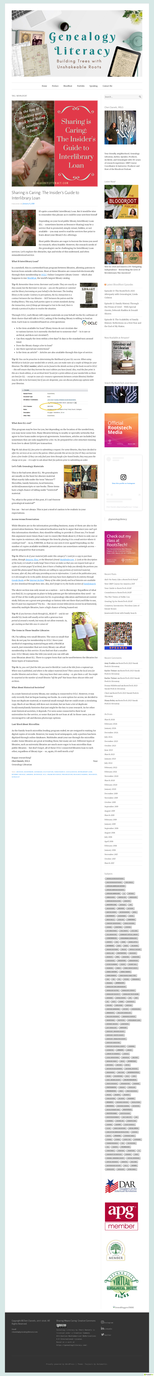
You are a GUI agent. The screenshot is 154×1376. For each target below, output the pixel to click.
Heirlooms (118, 1005)
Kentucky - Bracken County (115, 1031)
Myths (127, 1065)
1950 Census (129, 882)
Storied (109, 1139)
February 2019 (111, 820)
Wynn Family (132, 1169)
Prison (109, 1094)
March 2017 (109, 863)
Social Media (133, 1128)
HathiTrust (130, 1001)
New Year (121, 1072)
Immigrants (110, 1013)
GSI (107, 1001)
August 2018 (110, 833)
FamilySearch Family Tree (128, 975)
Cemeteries (131, 919)
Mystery (119, 1065)
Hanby (121, 1001)
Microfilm (38, 774)
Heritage (129, 1005)
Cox (117, 942)
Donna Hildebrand (113, 686)
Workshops (110, 1169)
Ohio (134, 1076)
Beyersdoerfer (124, 912)
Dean (119, 945)
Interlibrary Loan (85, 772)
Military (135, 1057)
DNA (117, 957)
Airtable (131, 893)
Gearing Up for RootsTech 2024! (118, 601)
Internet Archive (37, 580)
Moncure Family (112, 1061)
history (125, 1009)
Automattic (102, 1364)
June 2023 (109, 750)
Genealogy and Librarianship (116, 986)
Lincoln (126, 1054)
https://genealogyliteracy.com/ (71, 1345)
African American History (116, 886)
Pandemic (136, 1083)
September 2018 (111, 828)
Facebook (110, 968)
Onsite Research (112, 1083)
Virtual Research (112, 1162)
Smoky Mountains (119, 1128)
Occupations (118, 1076)
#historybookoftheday (114, 882)
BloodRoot (67, 86)
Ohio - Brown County (113, 1080)
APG (130, 904)
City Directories (112, 931)
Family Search (125, 972)
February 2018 (111, 846)
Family (118, 968)
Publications (111, 1098)
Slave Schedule (129, 1124)
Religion (121, 1098)
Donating (126, 957)
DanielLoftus (133, 942)
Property (127, 1094)
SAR (136, 1117)
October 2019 (110, 802)
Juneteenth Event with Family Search (120, 613)
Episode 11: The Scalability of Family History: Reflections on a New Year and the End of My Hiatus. (123, 323)
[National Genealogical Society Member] (116, 1263)
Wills (126, 1165)
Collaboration (111, 934)
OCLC (44, 275)
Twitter (107, 1335)
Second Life (120, 1121)
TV (139, 1150)
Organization (125, 1083)
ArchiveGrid (110, 908)
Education (121, 960)
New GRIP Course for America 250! (120, 584)
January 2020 (110, 789)
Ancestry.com (111, 904)
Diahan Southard (112, 949)
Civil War (134, 931)
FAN (108, 979)
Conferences (112, 938)
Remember (131, 1098)
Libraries (29, 774)
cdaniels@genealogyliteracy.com (25, 1332)
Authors (130, 908)
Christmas (118, 927)
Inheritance (110, 1020)
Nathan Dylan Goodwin (114, 1068)
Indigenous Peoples (129, 1016)
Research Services (122, 1102)
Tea (108, 1147)
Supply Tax (127, 1139)
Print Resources (132, 1091)
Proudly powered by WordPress (60, 1364)
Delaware (135, 945)
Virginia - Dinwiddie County (115, 1158)
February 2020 (111, 785)
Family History (112, 972)
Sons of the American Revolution (117, 1132)
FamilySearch (90, 584)
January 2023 (110, 759)
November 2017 (111, 854)
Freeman (109, 983)
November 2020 (111, 776)
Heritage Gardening (113, 1009)
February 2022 (111, 767)
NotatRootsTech (133, 1072)
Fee (114, 979)
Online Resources (54, 774)
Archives (19, 772)
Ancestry (127, 901)
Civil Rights (124, 931)
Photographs (111, 1087)
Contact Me (107, 86)
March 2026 (110, 720)
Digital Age (110, 953)
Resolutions (136, 1102)
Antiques (123, 904)
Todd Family (110, 1150)
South (109, 1135)
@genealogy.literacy (117, 519)
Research (110, 1102)
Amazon (29, 559)
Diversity (109, 957)
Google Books (18, 580)
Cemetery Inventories (114, 923)
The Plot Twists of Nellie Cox (117, 597)
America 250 (122, 897)
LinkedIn (108, 1329)
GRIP (136, 998)
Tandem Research (112, 1143)
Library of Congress (113, 1054)
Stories (117, 1139)
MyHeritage (132, 1061)
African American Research (115, 890)
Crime (123, 942)
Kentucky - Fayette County (115, 1035)
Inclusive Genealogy (124, 1013)
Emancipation (133, 960)
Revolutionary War (113, 1109)
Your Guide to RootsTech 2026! (118, 588)
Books (131, 916)
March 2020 (110, 780)
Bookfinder (28, 772)
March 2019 (109, 815)
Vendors (128, 1154)
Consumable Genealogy (128, 938)
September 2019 (111, 806)
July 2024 (109, 737)
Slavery (118, 1124)
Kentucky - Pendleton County (116, 1039)
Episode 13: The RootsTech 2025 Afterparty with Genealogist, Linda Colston (121, 294)
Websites (124, 1162)
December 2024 (111, 733)
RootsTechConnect (113, 1117)
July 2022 (108, 763)
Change (109, 927)
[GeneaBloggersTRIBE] (123, 1307)
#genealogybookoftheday (115, 878)
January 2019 (110, 824)
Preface (55, 86)
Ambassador (111, 897)
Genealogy (120, 983)
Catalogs (121, 919)
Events (123, 964)
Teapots (115, 1147)
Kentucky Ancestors (113, 1042)
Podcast (122, 1087)
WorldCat (31, 278)
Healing (109, 1005)
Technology (125, 1147)
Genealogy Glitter (112, 990)
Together (121, 1150)
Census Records (129, 923)
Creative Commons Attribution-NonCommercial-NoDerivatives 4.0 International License (76, 1336)
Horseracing (136, 1009)
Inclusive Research (113, 1016)
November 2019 (111, 798)
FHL (119, 979)
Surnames (137, 1139)
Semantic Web (131, 1121)
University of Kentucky (114, 1154)
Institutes (121, 1020)
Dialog (124, 949)
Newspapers (110, 1072)
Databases (38, 772)
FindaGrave (135, 979)
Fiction (126, 979)
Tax (123, 1143)
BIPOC (134, 912)
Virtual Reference (133, 1158)
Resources (93, 774)
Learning (131, 1046)
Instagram (108, 1323)
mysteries (110, 1065)
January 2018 (110, 850)
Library (129, 1050)
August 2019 (110, 811)
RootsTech (127, 1110)
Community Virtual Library (129, 934)
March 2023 (110, 754)
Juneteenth (125, 1024)
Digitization (48, 772)
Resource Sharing (81, 774)
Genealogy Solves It (113, 994)
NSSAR (108, 1076)
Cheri (107, 693)
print (121, 1091)
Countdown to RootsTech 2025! (118, 593)
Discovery (133, 953)
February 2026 (111, 724)
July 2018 (108, 837)
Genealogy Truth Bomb (130, 994)
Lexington (110, 1050)
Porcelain (132, 1087)
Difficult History (135, 949)
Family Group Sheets (130, 968)
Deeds (126, 945)
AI (124, 893)
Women (134, 1165)
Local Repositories (113, 1057)
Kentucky (123, 1027)
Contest (109, 942)
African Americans (113, 893)
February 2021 (111, 772)
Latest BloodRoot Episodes (120, 284)
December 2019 (111, 794)
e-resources (110, 960)
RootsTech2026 (125, 1113)
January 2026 (110, 728)
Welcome (134, 1162)
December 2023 (111, 741)
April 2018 (109, 841)
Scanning (110, 1121)
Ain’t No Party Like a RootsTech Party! (121, 580)
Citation (128, 927)
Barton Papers (111, 912)
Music (122, 1061)
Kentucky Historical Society (116, 1046)
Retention (136, 1106)
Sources (134, 1132)
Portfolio (81, 86)
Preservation (67, 774)
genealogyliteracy (125, 507)
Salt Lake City (127, 1117)
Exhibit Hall (133, 964)
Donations (135, 957)
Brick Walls (110, 919)
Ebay (36, 559)
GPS (130, 998)
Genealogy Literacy (128, 990)
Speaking (94, 86)
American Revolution (114, 901)
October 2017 (110, 859)
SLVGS (108, 1128)
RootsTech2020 (112, 1113)
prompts (117, 1094)
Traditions (131, 1150)
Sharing (109, 1124)
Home (44, 86)
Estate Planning (112, 964)
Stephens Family (129, 1135)
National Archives (132, 1068)
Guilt (114, 1001)
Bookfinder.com (67, 559)
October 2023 (110, 746)
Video (136, 1154)
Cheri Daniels (111, 507)
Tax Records (131, 1143)
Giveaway (110, 998)
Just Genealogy (111, 1027)
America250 (133, 897)
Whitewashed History (114, 1165)
